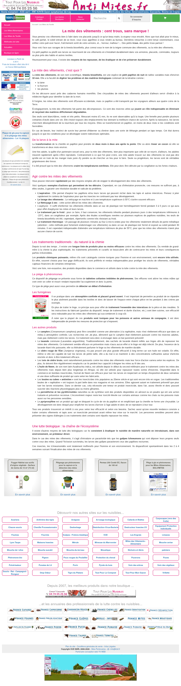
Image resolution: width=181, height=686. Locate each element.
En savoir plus (40, 318)
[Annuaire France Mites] (132, 620)
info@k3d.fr (115, 649)
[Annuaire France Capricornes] (49, 611)
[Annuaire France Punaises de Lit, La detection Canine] (132, 628)
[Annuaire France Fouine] (21, 620)
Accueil (35, 24)
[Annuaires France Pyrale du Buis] (159, 628)
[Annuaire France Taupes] (76, 637)
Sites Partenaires (98, 649)
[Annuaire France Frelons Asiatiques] (49, 620)
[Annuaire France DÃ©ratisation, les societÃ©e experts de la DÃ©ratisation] (132, 611)
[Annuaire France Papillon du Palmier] (21, 628)
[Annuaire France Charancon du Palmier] (76, 611)
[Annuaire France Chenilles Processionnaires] (104, 611)
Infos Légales (110, 646)
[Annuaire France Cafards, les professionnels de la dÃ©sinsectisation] (21, 611)
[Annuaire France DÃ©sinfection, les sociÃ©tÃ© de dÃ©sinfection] (159, 611)
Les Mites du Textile (46, 24)
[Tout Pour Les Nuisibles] (90, 593)
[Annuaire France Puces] (76, 628)
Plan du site (70, 646)
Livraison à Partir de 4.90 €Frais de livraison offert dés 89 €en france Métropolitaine (15, 63)
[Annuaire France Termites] (104, 637)
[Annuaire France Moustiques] (159, 620)
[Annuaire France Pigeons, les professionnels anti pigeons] (49, 628)
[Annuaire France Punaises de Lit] (104, 628)
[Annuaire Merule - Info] (104, 620)
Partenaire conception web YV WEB (90, 651)
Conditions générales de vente (90, 646)
